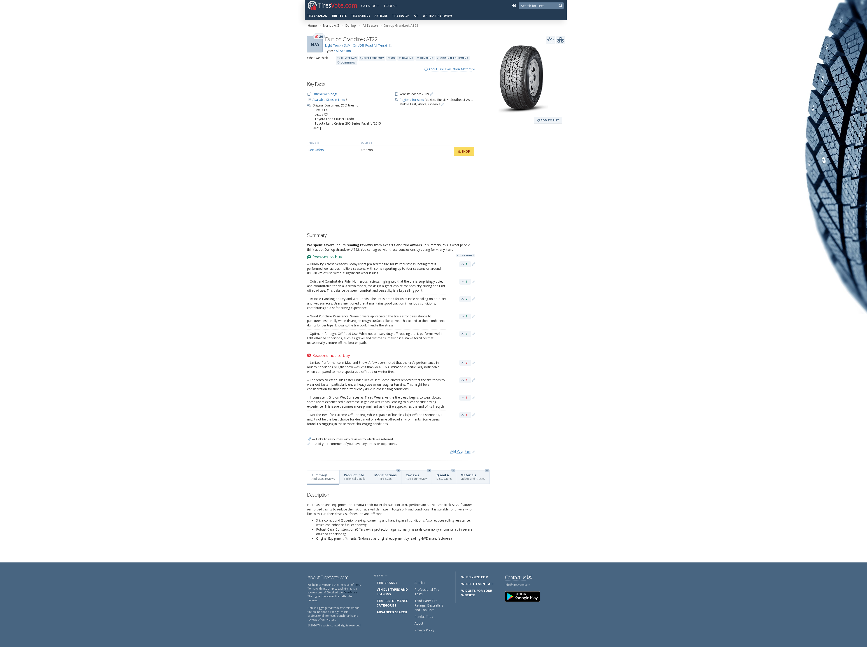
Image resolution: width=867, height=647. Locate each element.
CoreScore (350, 592)
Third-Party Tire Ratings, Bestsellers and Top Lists (429, 605)
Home (312, 25)
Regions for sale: (411, 99)
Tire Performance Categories (392, 603)
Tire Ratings (360, 16)
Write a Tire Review (437, 16)
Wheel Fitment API (477, 584)
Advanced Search (392, 612)
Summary (323, 477)
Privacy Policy (424, 630)
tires (357, 585)
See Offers (316, 150)
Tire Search (400, 16)
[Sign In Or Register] (513, 5)
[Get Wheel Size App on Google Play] (525, 596)
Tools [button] (389, 5)
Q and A (445, 475)
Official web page (325, 94)
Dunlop (350, 25)
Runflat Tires (424, 616)
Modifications (386, 475)
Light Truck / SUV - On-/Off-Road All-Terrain (357, 45)
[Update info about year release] (431, 94)
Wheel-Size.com (474, 577)
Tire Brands (387, 583)
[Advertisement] (391, 195)
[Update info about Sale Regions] (442, 104)
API (416, 16)
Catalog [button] (369, 5)
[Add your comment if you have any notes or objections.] (473, 264)
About (419, 623)
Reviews (418, 475)
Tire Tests (339, 16)
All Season (370, 25)
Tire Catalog (317, 16)
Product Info (354, 477)
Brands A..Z (331, 25)
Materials (474, 475)
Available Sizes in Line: (328, 99)
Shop (465, 151)
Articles (381, 16)
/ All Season (342, 51)
